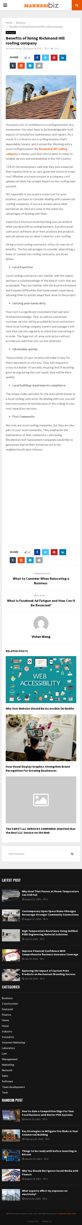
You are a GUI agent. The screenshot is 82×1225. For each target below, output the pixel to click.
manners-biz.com (67, 1213)
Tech (5, 1092)
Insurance (8, 1036)
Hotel (5, 1025)
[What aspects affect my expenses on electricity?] (11, 1195)
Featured (7, 1009)
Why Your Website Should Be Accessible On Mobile (40, 708)
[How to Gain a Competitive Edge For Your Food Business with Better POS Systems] (11, 1115)
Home (5, 1020)
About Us (47, 1221)
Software (7, 1081)
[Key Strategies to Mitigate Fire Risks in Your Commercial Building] (11, 1135)
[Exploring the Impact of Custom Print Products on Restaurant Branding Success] (11, 975)
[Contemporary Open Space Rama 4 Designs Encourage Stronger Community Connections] (11, 915)
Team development (13, 1087)
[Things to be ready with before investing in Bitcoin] (11, 1155)
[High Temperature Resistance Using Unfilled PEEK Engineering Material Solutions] (11, 935)
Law (4, 1053)
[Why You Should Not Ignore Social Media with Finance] (11, 1175)
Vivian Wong (15, 48)
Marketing (8, 1064)
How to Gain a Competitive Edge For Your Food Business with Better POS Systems (48, 1112)
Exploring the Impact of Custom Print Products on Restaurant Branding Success (48, 972)
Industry (7, 1031)
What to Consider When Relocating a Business (41, 580)
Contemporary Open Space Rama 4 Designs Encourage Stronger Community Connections (50, 912)
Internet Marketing (13, 1042)
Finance (6, 1014)
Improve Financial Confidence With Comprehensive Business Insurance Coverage (50, 952)
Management (10, 1059)
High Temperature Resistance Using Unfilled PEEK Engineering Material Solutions (50, 932)
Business (11, 32)
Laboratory (8, 1048)
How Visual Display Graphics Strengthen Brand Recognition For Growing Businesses (38, 768)
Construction (10, 1003)
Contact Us (33, 1221)
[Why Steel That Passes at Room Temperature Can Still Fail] (11, 896)
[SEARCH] (72, 854)
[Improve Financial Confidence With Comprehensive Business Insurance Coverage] (11, 955)
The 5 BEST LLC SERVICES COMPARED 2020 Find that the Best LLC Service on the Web (41, 831)
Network (7, 1070)
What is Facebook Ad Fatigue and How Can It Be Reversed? (41, 602)
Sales (5, 1075)
